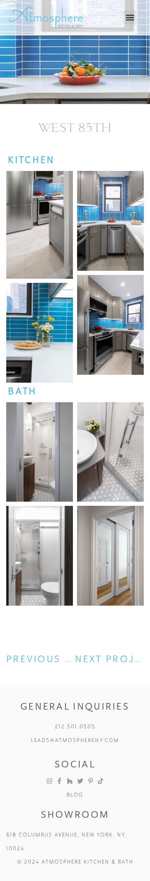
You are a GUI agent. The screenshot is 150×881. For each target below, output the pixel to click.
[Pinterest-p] (91, 781)
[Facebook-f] (59, 781)
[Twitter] (80, 781)
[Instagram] (49, 781)
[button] (130, 17)
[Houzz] (70, 781)
